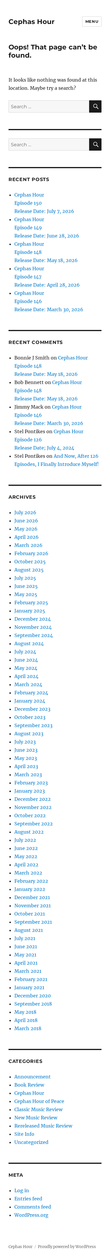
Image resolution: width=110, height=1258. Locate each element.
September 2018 (33, 1004)
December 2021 (32, 897)
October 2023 (29, 717)
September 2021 (33, 922)
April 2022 (26, 865)
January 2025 (29, 611)
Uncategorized (31, 1142)
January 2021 (29, 987)
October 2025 (30, 562)
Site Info (24, 1134)
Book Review (29, 1085)
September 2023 (33, 725)
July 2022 (25, 840)
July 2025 (25, 578)
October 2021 (29, 914)
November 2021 (32, 905)
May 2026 (26, 529)
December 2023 (32, 709)
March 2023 (28, 774)
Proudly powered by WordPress (67, 1246)
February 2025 (31, 602)
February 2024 (31, 693)
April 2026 (26, 537)
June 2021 (25, 946)
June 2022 (26, 848)
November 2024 (33, 627)
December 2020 (32, 996)
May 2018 (25, 1012)
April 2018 (26, 1020)
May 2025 (25, 594)
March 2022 (28, 873)
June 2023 (26, 750)
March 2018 (27, 1028)
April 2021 (26, 963)
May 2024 (25, 668)
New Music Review (35, 1118)
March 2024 (28, 684)
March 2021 (27, 971)
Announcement (32, 1077)
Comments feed (32, 1207)
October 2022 (30, 815)
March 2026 (28, 545)
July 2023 (25, 742)
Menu (91, 21)
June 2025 (26, 586)
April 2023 (26, 766)
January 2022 (29, 889)
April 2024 (26, 676)
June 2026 (26, 521)
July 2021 (24, 938)
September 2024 (33, 635)
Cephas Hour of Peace (39, 1101)
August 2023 (28, 733)
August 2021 (28, 930)
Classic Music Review (38, 1109)
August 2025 (29, 570)
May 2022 (25, 856)
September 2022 (33, 824)
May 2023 (25, 758)
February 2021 (30, 979)
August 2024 (29, 643)
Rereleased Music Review (43, 1126)
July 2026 (25, 512)
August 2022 (29, 832)
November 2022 (33, 807)
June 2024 (26, 660)
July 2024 (25, 652)
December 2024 (32, 619)
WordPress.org (31, 1215)
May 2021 (25, 955)
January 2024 (29, 701)
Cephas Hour (32, 22)
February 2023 (31, 783)
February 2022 (31, 881)
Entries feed (28, 1199)
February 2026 (31, 553)
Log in (21, 1190)
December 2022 (32, 799)
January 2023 (29, 791)
